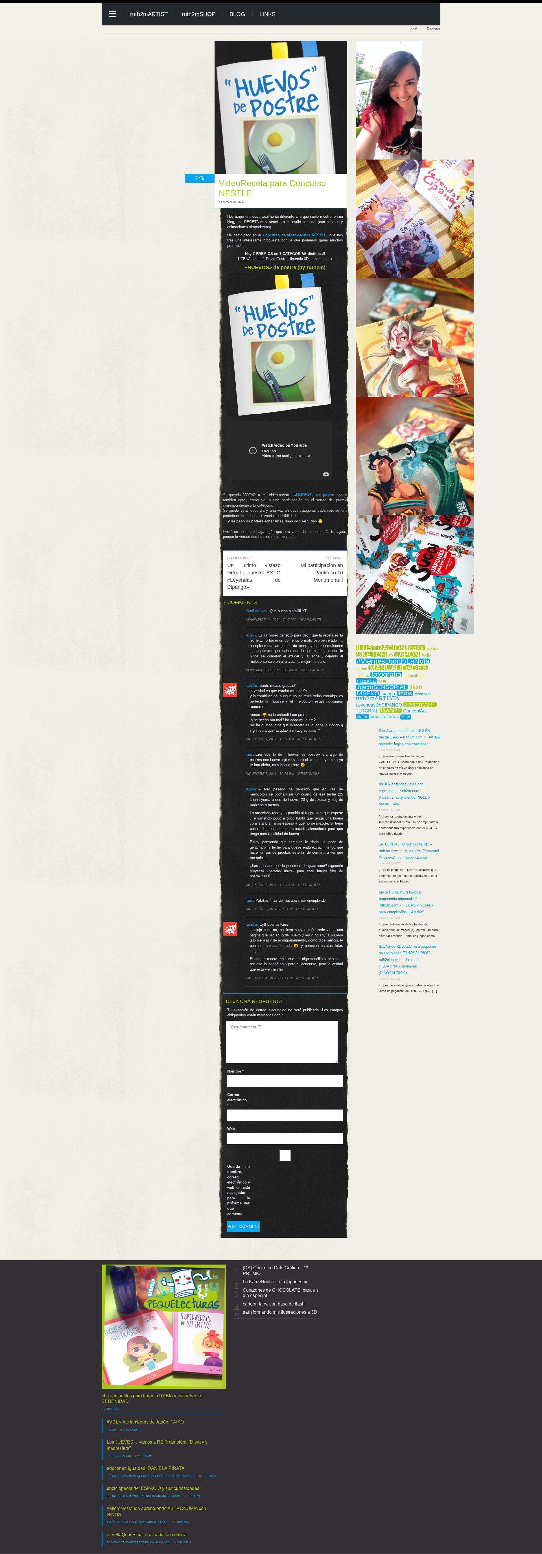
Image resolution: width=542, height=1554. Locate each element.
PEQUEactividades (121, 1542)
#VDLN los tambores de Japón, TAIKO (145, 1422)
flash (415, 687)
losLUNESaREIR (119, 1455)
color (417, 647)
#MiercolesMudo (120, 1522)
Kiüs (249, 754)
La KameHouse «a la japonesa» (275, 1281)
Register (433, 29)
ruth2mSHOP (198, 14)
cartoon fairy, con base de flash (274, 1304)
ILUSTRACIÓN (381, 647)
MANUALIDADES (398, 667)
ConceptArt (414, 711)
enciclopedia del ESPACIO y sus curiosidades (153, 1488)
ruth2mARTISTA (377, 698)
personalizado (414, 675)
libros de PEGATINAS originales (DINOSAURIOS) (398, 966)
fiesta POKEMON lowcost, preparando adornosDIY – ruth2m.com (401, 899)
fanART (391, 710)
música (366, 680)
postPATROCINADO (181, 1475)
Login (412, 29)
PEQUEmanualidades (149, 1475)
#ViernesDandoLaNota (393, 661)
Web (231, 1129)
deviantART (420, 704)
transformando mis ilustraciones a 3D (280, 1312)
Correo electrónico (237, 1100)
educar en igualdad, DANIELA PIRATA (146, 1468)
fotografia (386, 674)
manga (388, 694)
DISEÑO (368, 693)
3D (390, 655)
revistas (433, 649)
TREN (383, 681)
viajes (362, 716)
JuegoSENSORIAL (382, 687)
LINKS (267, 14)
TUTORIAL (367, 711)
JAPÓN (407, 654)
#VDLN (111, 1429)
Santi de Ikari (256, 611)
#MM (427, 655)
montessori (422, 694)
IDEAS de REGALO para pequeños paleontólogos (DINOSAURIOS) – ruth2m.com (408, 953)
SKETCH (371, 654)
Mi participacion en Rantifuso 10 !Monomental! (322, 573)
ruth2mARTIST (149, 14)
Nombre (235, 1071)
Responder (310, 620)
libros (404, 693)
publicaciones (385, 716)
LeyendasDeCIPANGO (379, 705)
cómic (405, 717)
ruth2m (251, 924)
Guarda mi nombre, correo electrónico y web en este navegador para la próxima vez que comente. (238, 1190)
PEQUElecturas (119, 1475)
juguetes (362, 675)
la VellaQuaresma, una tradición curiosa (147, 1534)
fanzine (361, 669)
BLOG (237, 14)
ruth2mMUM (171, 1496)
